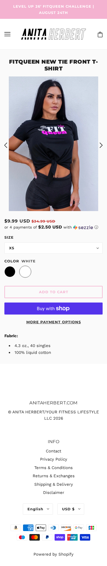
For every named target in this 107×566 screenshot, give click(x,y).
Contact (53, 451)
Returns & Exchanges (54, 475)
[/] (53, 33)
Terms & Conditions (53, 467)
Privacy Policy (53, 459)
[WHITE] (25, 271)
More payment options (53, 322)
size (9, 237)
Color (11, 261)
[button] (53, 227)
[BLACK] (9, 271)
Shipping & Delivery (53, 484)
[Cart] (99, 34)
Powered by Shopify (53, 554)
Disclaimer (53, 492)
